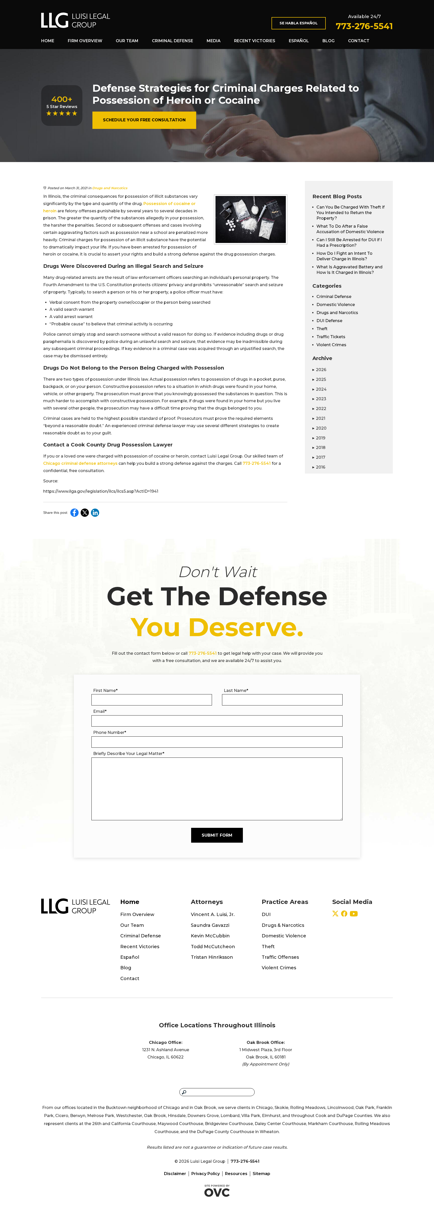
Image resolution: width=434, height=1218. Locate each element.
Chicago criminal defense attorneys (80, 463)
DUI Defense (329, 320)
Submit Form (217, 835)
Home (47, 40)
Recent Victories (254, 40)
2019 (318, 438)
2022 (319, 408)
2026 (319, 369)
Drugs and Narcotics (109, 188)
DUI (266, 914)
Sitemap (261, 1173)
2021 (318, 418)
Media (214, 40)
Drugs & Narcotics (283, 925)
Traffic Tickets (330, 336)
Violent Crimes (331, 344)
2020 (319, 428)
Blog (328, 40)
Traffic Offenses (280, 957)
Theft (322, 328)
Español (299, 40)
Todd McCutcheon (213, 946)
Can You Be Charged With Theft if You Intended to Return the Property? (350, 213)
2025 (319, 379)
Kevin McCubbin (210, 936)
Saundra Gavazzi (210, 925)
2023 (319, 398)
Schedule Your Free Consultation (144, 120)
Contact (358, 40)
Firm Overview (85, 40)
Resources (236, 1173)
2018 (318, 447)
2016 (318, 467)
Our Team (127, 40)
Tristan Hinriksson (212, 957)
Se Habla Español (299, 23)
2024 (319, 389)
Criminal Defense (172, 40)
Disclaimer (175, 1173)
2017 (318, 457)
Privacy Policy (205, 1173)
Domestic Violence (335, 304)
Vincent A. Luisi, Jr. (213, 914)
